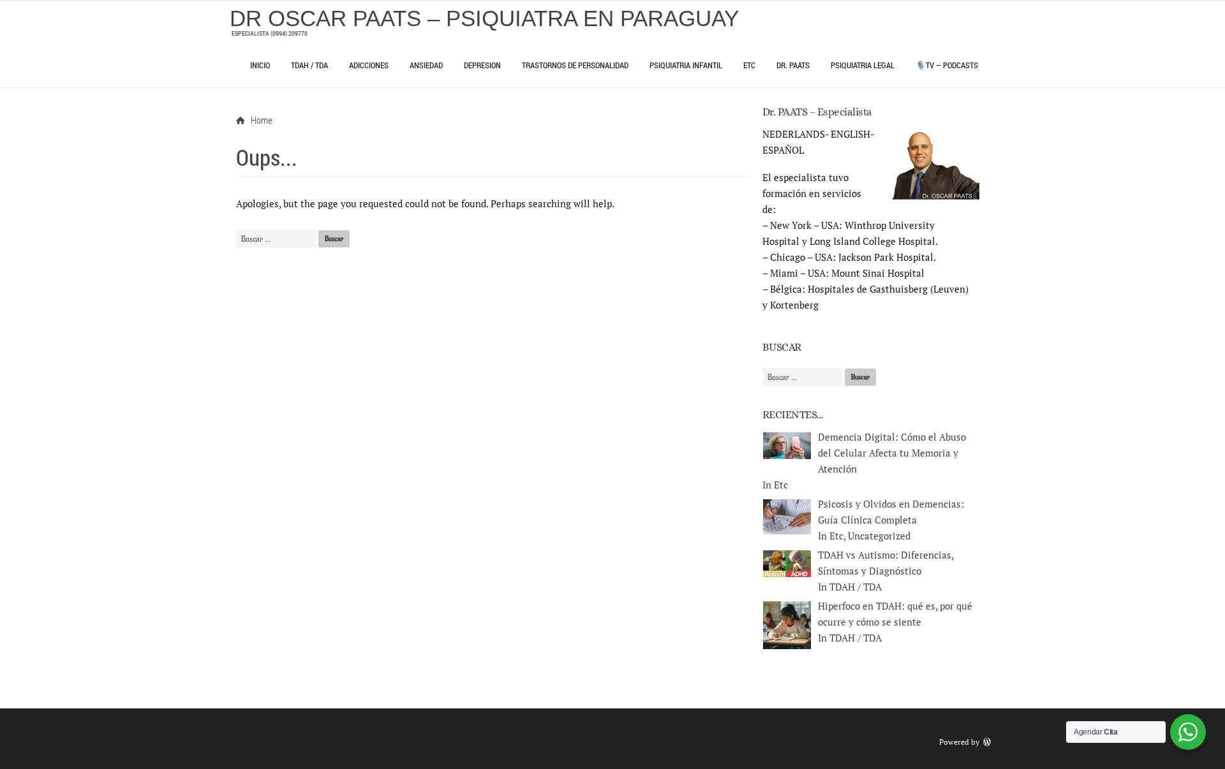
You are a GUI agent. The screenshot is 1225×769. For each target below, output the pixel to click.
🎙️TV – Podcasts (947, 65)
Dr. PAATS (793, 65)
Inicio (260, 65)
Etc (749, 65)
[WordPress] (988, 742)
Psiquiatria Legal (863, 65)
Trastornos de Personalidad (575, 65)
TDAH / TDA (309, 65)
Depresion (482, 65)
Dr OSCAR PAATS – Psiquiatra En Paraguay (484, 18)
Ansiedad (426, 65)
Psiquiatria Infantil (686, 65)
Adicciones (369, 65)
